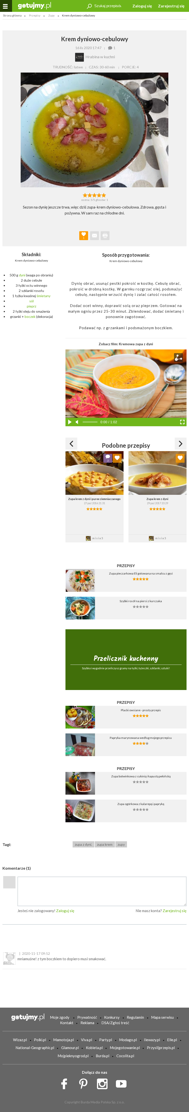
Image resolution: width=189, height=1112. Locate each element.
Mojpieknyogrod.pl (73, 1056)
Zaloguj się (142, 5)
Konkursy (112, 1017)
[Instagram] (104, 1082)
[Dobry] (94, 195)
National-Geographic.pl (35, 1047)
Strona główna (12, 15)
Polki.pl (40, 1039)
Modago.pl (128, 1039)
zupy (121, 844)
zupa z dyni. (83, 844)
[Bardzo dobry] (99, 195)
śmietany (43, 296)
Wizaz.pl (20, 1039)
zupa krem (104, 844)
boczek (30, 316)
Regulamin (135, 1017)
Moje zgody (59, 1017)
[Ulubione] (117, 458)
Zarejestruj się (171, 5)
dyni (22, 275)
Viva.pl (86, 1039)
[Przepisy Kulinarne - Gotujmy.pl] (34, 5)
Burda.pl (102, 1056)
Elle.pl (172, 1039)
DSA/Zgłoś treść (115, 1022)
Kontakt (66, 1022)
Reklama (87, 1022)
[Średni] (89, 195)
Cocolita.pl (125, 1056)
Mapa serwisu (162, 1017)
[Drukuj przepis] (105, 235)
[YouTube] (123, 1082)
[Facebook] (66, 1082)
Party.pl (105, 1039)
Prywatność (87, 1017)
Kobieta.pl (94, 1047)
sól (31, 301)
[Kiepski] (85, 195)
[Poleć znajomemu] (94, 235)
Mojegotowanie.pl (125, 1047)
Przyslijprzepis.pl (161, 1047)
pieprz (31, 306)
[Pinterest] (85, 1082)
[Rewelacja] (104, 195)
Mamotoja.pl (63, 1039)
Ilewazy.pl (152, 1039)
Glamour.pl (70, 1047)
